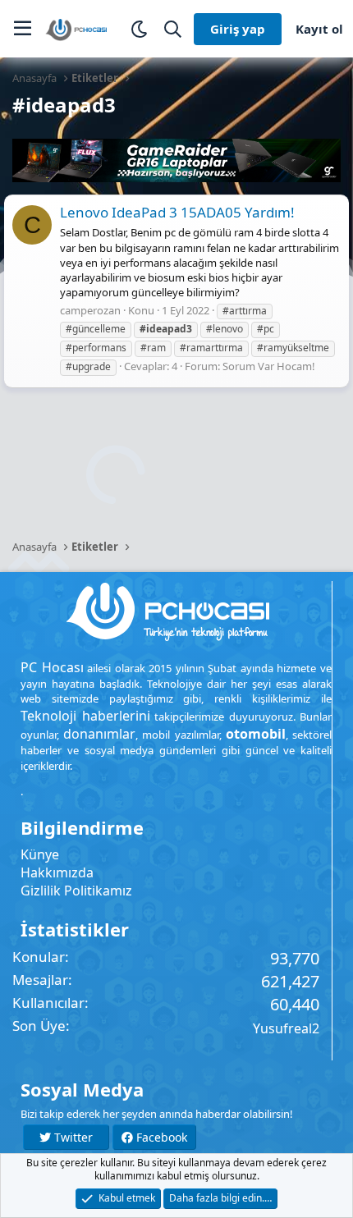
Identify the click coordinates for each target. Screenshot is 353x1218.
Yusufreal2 (286, 1028)
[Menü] (22, 28)
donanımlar (99, 734)
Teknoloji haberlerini (85, 716)
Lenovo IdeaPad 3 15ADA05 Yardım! (177, 212)
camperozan (90, 310)
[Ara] (173, 29)
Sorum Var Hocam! (268, 366)
